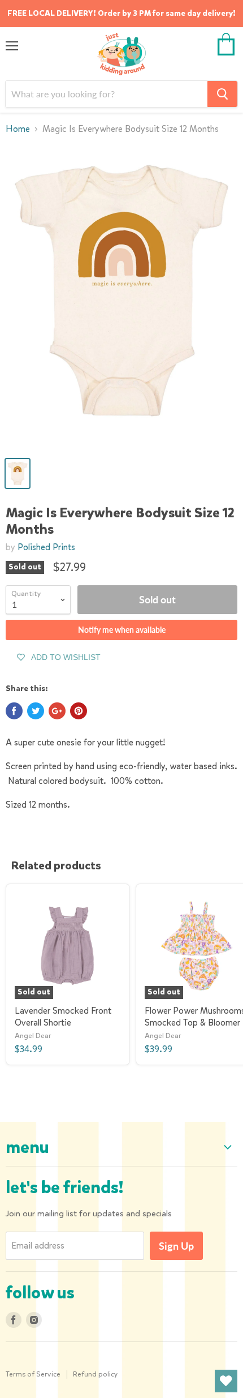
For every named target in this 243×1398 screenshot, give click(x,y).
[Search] (222, 94)
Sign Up (176, 1246)
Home (18, 129)
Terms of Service (33, 1374)
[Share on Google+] (57, 710)
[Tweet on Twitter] (35, 710)
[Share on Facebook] (14, 710)
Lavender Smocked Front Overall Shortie (63, 1016)
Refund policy (95, 1374)
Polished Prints (46, 547)
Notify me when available (122, 629)
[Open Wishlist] (226, 1381)
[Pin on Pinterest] (78, 710)
